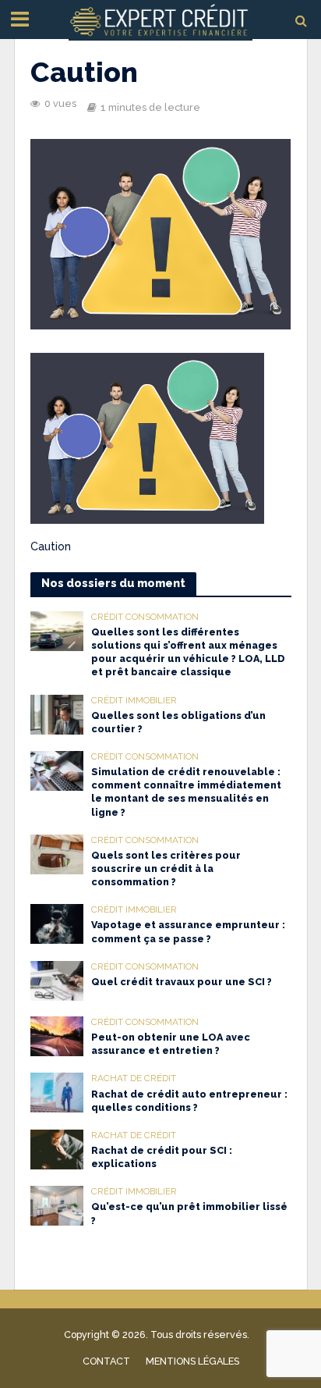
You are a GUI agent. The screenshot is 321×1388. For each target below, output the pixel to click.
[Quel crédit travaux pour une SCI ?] (57, 979)
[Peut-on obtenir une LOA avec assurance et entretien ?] (57, 1035)
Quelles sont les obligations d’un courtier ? (178, 722)
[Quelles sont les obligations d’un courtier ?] (57, 713)
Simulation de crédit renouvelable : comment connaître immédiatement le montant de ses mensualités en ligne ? (186, 791)
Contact (106, 1361)
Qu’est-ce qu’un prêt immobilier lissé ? (189, 1213)
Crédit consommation (145, 616)
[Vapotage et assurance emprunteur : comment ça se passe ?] (57, 922)
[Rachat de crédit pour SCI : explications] (57, 1148)
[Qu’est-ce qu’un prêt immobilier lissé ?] (57, 1204)
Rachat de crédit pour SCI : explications (161, 1156)
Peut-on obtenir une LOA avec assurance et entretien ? (170, 1043)
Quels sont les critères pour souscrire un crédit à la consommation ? (166, 868)
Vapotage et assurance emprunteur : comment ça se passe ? (188, 931)
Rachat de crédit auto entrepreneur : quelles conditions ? (189, 1100)
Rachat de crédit (133, 1078)
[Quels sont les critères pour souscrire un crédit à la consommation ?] (57, 853)
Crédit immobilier (134, 700)
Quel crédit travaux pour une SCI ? (181, 982)
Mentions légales (192, 1361)
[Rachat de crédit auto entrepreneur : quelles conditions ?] (57, 1091)
